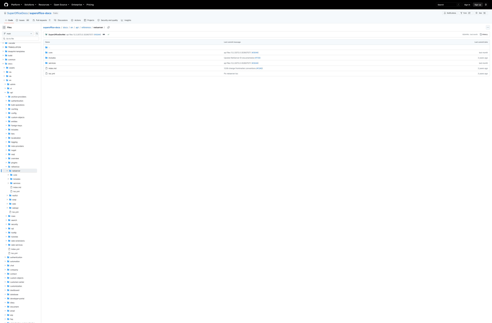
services (52, 63)
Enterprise (77, 4)
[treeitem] (19, 181)
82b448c (466, 34)
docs (65, 27)
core (50, 52)
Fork (466, 13)
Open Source (60, 4)
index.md (53, 68)
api (77, 27)
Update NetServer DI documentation (239, 58)
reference (86, 27)
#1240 (259, 68)
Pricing (90, 4)
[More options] (488, 27)
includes (52, 58)
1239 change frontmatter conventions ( (240, 68)
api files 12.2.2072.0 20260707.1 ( (80, 34)
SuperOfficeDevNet (57, 34)
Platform (15, 4)
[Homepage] (6, 5)
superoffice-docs (40, 13)
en (72, 27)
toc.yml (52, 73)
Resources (44, 4)
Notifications (451, 13)
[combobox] (21, 39)
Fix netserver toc (231, 73)
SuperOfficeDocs (17, 13)
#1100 (257, 58)
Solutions (29, 4)
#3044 (97, 34)
